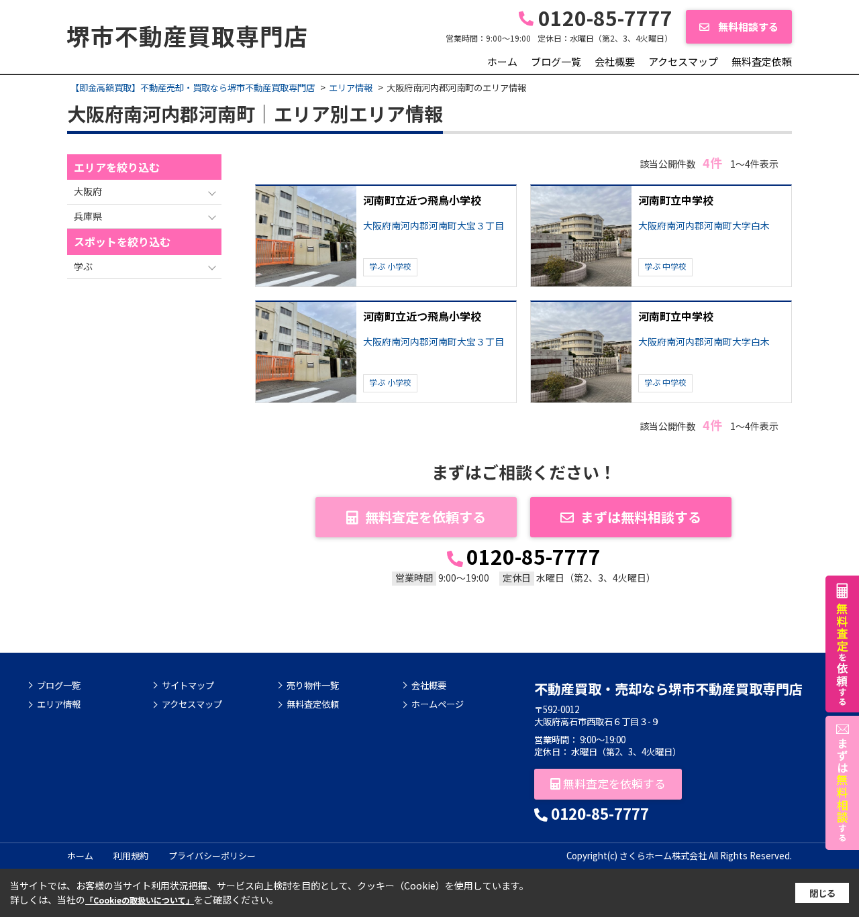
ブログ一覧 (556, 61)
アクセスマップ (683, 61)
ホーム (502, 61)
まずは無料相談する (640, 517)
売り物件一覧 (313, 686)
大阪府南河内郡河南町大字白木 (704, 225)
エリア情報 (59, 704)
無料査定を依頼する (425, 517)
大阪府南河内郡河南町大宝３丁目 (433, 225)
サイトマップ (188, 686)
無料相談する (747, 26)
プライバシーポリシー (212, 855)
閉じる (822, 893)
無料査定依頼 (761, 61)
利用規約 (130, 855)
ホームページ (437, 704)
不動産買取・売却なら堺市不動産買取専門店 (668, 688)
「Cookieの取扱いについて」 (139, 900)
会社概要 (615, 61)
